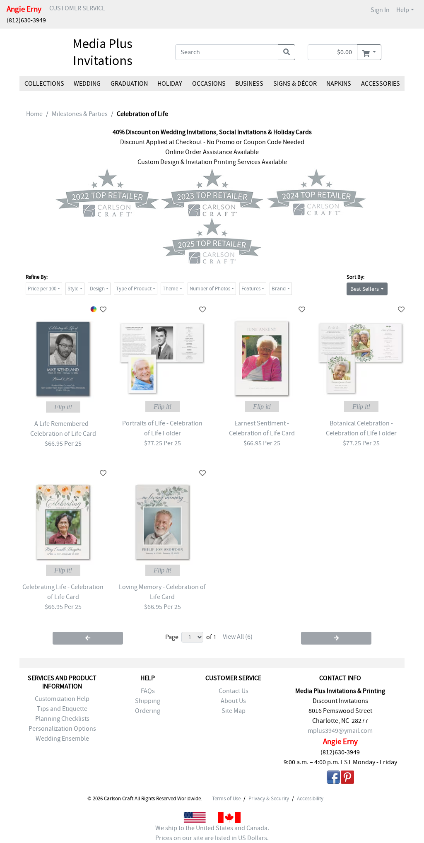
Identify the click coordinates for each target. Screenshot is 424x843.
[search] (286, 52)
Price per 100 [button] (42, 288)
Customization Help (62, 699)
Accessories (380, 84)
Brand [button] (279, 288)
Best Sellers (364, 288)
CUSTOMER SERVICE (77, 8)
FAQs (148, 691)
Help (402, 10)
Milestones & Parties (80, 114)
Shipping (147, 701)
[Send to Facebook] (333, 779)
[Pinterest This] (347, 779)
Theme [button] (170, 288)
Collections (44, 84)
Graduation (129, 84)
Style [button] (72, 288)
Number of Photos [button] (210, 288)
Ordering (147, 711)
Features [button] (250, 288)
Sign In (380, 10)
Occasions (209, 84)
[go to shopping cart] (369, 52)
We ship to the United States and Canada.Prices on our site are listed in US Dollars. (212, 833)
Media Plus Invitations (102, 52)
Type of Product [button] (134, 288)
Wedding (87, 84)
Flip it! (63, 407)
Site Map (234, 711)
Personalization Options (62, 729)
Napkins (338, 84)
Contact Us (233, 691)
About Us (233, 701)
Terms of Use (226, 798)
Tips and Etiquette (62, 709)
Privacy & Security (268, 798)
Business (249, 84)
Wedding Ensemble (62, 738)
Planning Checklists (62, 719)
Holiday (169, 84)
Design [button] (97, 288)
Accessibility (310, 798)
